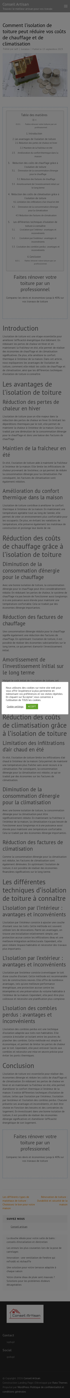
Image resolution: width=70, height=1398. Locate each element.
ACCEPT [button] (32, 706)
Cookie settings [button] (15, 706)
